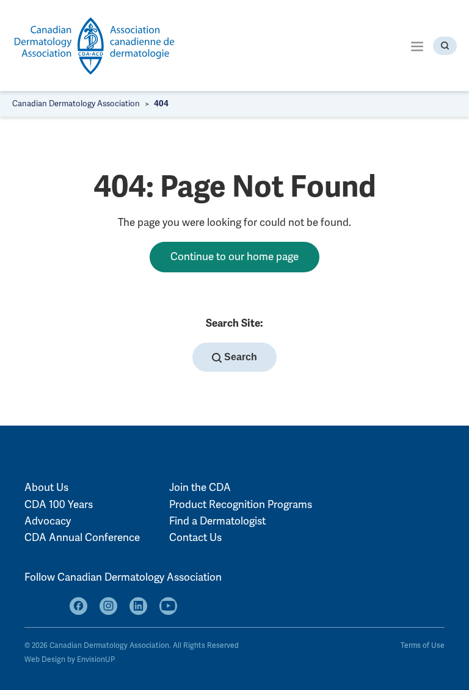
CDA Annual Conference (82, 537)
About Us (46, 487)
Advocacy (47, 521)
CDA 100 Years (58, 504)
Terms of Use (423, 645)
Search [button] (239, 357)
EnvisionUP (96, 659)
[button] (417, 45)
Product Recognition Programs (240, 504)
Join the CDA (200, 487)
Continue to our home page (234, 256)
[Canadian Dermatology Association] (94, 45)
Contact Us (195, 537)
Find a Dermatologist (217, 521)
